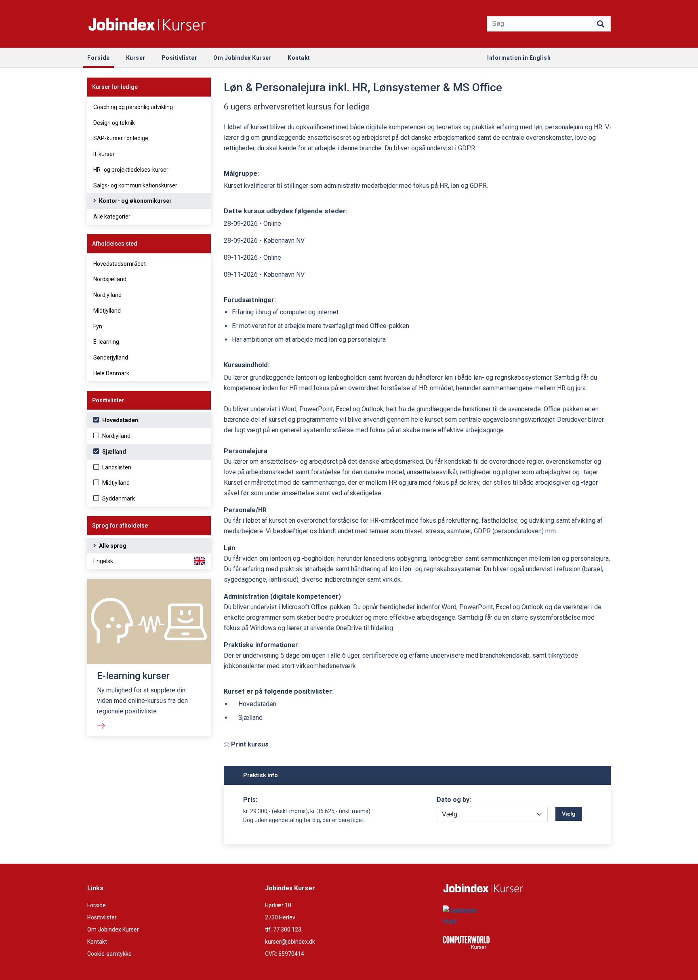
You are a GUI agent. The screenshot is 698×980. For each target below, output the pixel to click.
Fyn (97, 326)
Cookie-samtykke (109, 954)
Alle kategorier (111, 216)
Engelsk (103, 561)
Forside (96, 905)
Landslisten (116, 467)
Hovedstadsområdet (119, 264)
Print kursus (249, 744)
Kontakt (97, 941)
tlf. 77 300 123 (283, 929)
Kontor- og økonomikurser (135, 201)
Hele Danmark (111, 373)
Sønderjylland (110, 357)
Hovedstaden (119, 420)
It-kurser (104, 154)
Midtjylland (107, 310)
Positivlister (102, 917)
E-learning (106, 342)
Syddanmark (118, 498)
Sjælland (113, 451)
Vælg (569, 813)
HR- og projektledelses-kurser (130, 169)
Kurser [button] (135, 58)
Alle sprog (112, 546)
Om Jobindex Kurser (113, 929)
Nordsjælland (109, 279)
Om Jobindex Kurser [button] (242, 58)
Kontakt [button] (299, 58)
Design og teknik (114, 123)
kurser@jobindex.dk (290, 941)
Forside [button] (98, 58)
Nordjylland (107, 295)
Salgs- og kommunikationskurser (135, 185)
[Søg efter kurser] (601, 22)
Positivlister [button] (180, 58)
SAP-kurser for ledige (120, 138)
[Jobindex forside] (146, 24)
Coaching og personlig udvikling (133, 107)
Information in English (519, 58)
